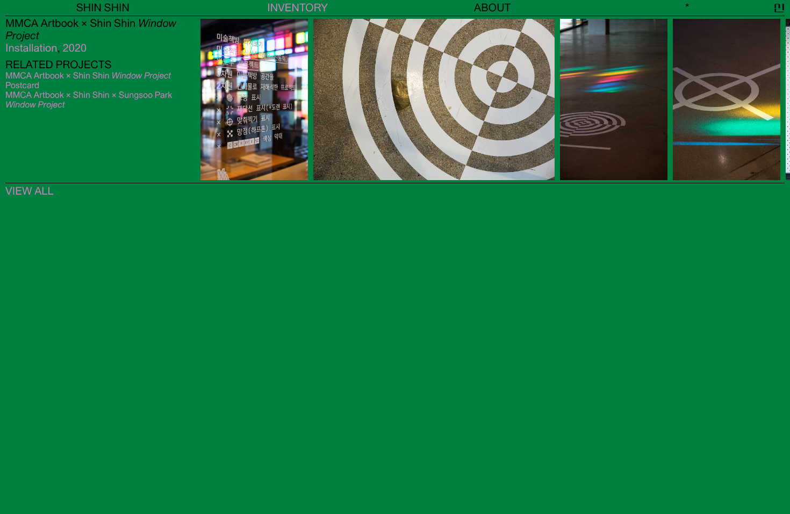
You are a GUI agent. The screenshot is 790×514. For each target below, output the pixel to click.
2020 (75, 48)
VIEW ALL (29, 191)
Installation (31, 48)
